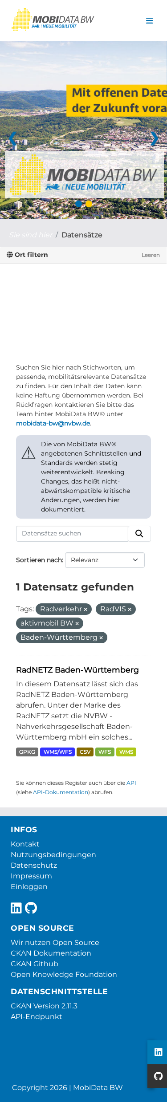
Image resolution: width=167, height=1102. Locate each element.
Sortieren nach (39, 560)
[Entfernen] (85, 609)
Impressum (31, 876)
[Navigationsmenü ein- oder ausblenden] (149, 21)
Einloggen (29, 886)
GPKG (27, 751)
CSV (85, 751)
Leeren (151, 255)
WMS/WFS (58, 751)
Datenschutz (34, 865)
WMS (126, 751)
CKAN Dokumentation (51, 953)
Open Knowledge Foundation (64, 974)
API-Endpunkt (36, 1016)
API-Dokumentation (60, 792)
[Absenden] (139, 534)
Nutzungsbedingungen (53, 854)
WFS (104, 751)
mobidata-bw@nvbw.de (53, 423)
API (131, 782)
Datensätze (81, 235)
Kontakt (25, 844)
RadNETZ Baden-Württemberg (77, 669)
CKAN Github (34, 964)
